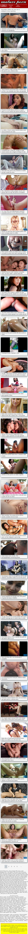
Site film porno (12, 919)
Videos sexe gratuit (16, 911)
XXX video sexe (17, 904)
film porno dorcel (4, 878)
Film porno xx (11, 920)
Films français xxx (21, 902)
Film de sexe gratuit (4, 914)
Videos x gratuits (13, 908)
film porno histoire (19, 887)
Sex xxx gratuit (8, 901)
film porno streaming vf (14, 891)
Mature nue (24, 911)
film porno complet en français (7, 876)
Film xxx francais (20, 898)
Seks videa (17, 910)
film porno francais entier (11, 882)
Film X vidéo (13, 2)
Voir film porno (10, 896)
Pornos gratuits (23, 914)
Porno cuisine (3, 896)
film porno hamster (10, 887)
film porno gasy (7, 885)
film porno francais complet (10, 881)
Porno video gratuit (4, 912)
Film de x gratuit (22, 905)
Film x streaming (20, 919)
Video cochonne (4, 904)
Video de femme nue (5, 900)
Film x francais (16, 901)
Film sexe (11, 904)
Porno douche (13, 902)
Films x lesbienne (8, 911)
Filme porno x (23, 901)
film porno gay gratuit (17, 885)
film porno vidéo (18, 892)
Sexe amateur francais (9, 898)
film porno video (10, 892)
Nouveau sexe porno (11, 6)
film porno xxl (4, 893)
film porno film (6, 880)
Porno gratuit (9, 906)
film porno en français (14, 878)
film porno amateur (7, 873)
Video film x (18, 916)
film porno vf (3, 892)
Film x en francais (14, 914)
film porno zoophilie (12, 893)
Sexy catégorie (18, 6)
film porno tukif (23, 891)
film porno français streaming (10, 884)
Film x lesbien (9, 921)
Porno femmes (13, 905)
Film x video (7, 918)
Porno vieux (3, 906)
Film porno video (22, 899)
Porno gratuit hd (19, 918)
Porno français (16, 906)
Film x (12, 918)
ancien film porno (4, 871)
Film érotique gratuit (14, 915)
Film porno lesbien (4, 915)
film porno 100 (17, 872)
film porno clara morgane (21, 875)
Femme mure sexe (4, 902)
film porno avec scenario (14, 874)
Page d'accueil (4, 6)
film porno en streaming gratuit (12, 879)
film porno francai (14, 880)
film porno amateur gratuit (18, 873)
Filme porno (14, 899)
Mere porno (11, 910)
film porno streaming (14, 889)
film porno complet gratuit (21, 876)
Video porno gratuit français (15, 907)
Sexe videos (6, 905)
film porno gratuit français (15, 886)
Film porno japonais (15, 900)
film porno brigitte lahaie (9, 875)
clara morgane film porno (15, 871)
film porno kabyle (11, 888)
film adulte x (10, 872)
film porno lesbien (20, 888)
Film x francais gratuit (10, 916)
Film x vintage (13, 912)
